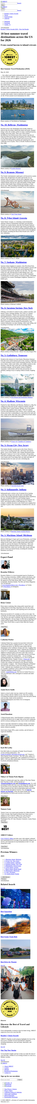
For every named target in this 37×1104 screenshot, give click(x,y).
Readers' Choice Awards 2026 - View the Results (15, 29)
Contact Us (7, 1072)
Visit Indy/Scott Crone (17, 485)
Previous (3, 879)
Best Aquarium (6, 912)
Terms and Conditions (10, 1094)
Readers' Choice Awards (11, 13)
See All (3, 888)
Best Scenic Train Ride (9, 937)
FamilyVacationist (6, 754)
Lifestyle (6, 18)
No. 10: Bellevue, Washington (14, 125)
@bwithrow (21, 585)
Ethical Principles (9, 1095)
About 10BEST (8, 1066)
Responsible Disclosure (11, 1097)
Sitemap (6, 1069)
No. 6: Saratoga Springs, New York (17, 308)
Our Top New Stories (8, 1050)
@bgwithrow (7, 586)
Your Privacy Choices (10, 1089)
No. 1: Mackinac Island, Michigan (16, 535)
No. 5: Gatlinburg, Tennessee (14, 355)
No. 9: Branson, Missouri (12, 172)
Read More (4, 590)
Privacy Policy (8, 1090)
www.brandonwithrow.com (10, 585)
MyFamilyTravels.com (18, 754)
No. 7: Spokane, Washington (14, 262)
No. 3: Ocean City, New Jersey (15, 445)
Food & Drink (8, 17)
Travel (6, 15)
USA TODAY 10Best (7, 838)
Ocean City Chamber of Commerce (21, 441)
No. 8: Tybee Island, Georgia (14, 218)
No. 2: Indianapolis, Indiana (13, 489)
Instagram (7, 21)
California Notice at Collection (13, 1092)
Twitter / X (7, 24)
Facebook (7, 23)
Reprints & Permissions (11, 1071)
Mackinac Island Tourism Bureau (20, 531)
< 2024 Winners (5, 877)
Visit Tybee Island (16, 214)
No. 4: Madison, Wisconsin (13, 401)
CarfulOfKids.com (11, 672)
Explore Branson (16, 168)
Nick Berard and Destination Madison (22, 397)
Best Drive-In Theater (9, 962)
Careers (6, 1068)
